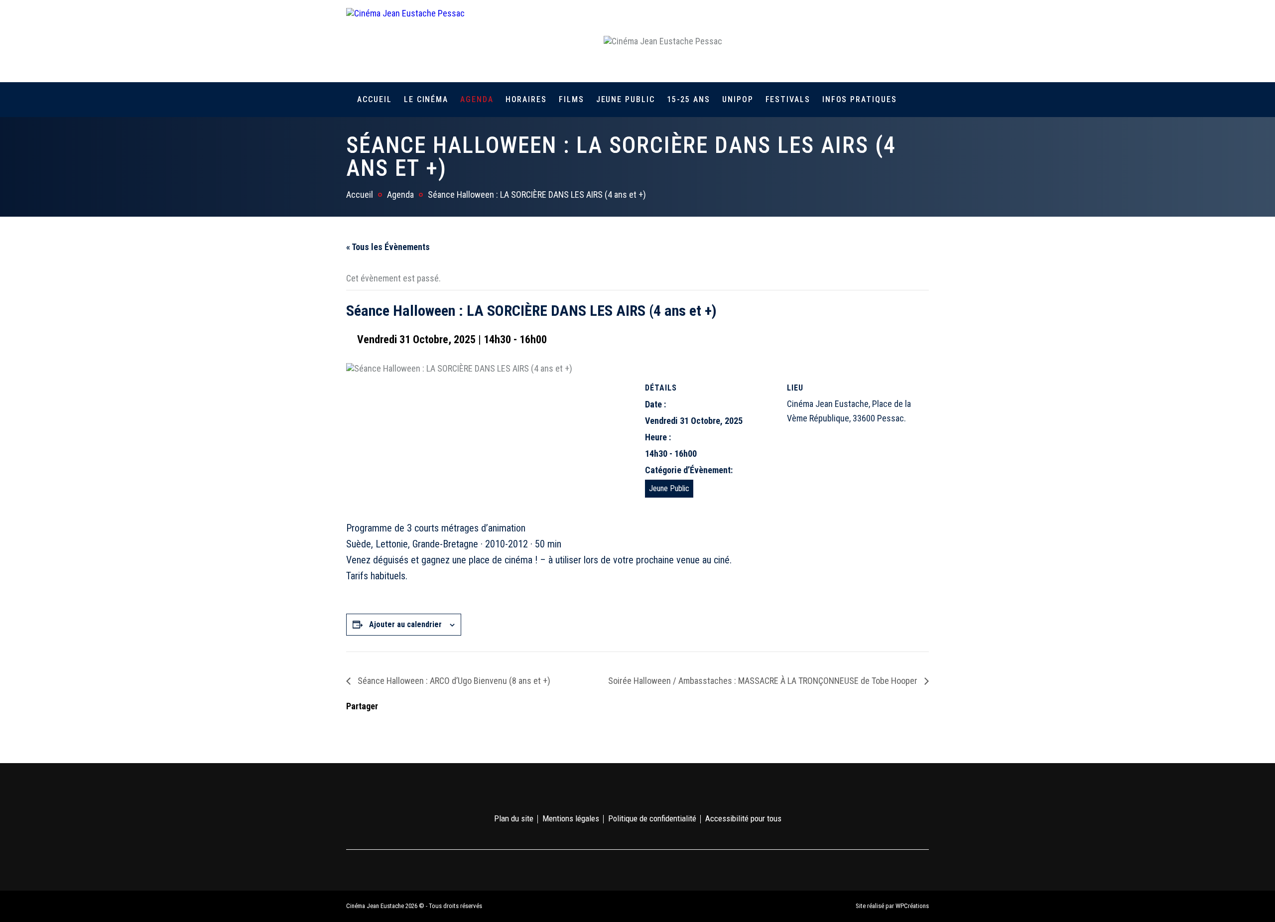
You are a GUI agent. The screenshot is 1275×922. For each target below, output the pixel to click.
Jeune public (625, 99)
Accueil (374, 99)
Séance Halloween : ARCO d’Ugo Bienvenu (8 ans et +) (453, 680)
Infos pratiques (859, 99)
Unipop (738, 99)
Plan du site (513, 818)
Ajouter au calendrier (405, 624)
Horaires (526, 99)
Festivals (787, 99)
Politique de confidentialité (652, 818)
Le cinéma (426, 99)
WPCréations (912, 906)
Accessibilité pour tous (743, 818)
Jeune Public (669, 488)
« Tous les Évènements (388, 247)
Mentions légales (570, 818)
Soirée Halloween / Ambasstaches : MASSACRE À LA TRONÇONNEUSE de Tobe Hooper (763, 680)
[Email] (417, 724)
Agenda (477, 99)
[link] (866, 41)
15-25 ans (688, 99)
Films (571, 99)
